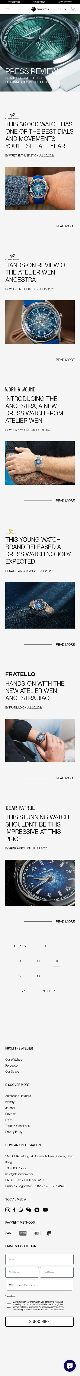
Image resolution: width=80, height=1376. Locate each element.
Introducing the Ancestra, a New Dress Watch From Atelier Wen (34, 409)
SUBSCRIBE (39, 1321)
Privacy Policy (13, 1132)
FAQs (8, 1120)
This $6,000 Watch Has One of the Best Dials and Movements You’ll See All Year (39, 135)
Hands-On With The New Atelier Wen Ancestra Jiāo (35, 691)
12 (20, 976)
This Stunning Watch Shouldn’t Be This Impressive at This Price (37, 828)
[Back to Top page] (40, 9)
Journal (10, 1108)
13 (38, 976)
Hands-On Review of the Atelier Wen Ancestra (37, 272)
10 (38, 961)
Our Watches (13, 1059)
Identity (10, 1102)
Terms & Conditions (17, 1126)
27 (23, 991)
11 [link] (57, 961)
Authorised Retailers (18, 1096)
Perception (12, 1065)
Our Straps (12, 1071)
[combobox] (14, 1285)
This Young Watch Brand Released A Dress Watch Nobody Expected (38, 550)
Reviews (10, 1114)
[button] (73, 9)
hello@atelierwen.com (19, 1174)
